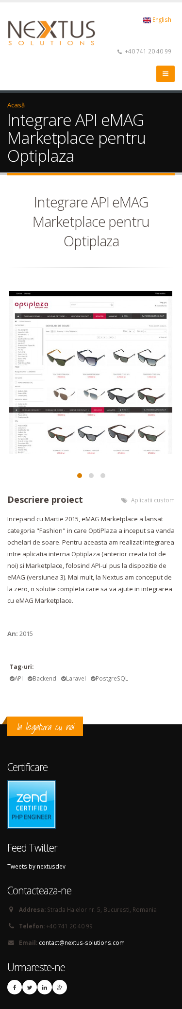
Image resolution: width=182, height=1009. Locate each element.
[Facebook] (14, 987)
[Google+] (59, 987)
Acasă (16, 105)
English (161, 19)
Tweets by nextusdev (36, 866)
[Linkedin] (44, 987)
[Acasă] (57, 32)
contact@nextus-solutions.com (82, 942)
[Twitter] (29, 987)
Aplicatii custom (153, 500)
